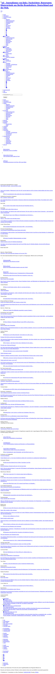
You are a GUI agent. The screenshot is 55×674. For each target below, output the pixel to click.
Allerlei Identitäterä (5, 290)
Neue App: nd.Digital (7, 623)
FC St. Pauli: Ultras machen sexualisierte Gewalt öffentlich (13, 477)
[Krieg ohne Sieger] (18, 574)
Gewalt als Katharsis (5, 455)
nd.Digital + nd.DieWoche (11, 64)
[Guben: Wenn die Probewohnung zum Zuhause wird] (18, 366)
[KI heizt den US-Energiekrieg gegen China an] (18, 585)
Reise (7, 45)
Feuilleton (8, 23)
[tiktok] (6, 86)
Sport (7, 24)
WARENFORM (27, 672)
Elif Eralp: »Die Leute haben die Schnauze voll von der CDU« (14, 253)
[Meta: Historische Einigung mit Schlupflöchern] (19, 483)
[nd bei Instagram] (6, 31)
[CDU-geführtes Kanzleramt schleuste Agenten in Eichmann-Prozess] (19, 389)
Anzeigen (5, 635)
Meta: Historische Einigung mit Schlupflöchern (10, 487)
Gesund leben (9, 53)
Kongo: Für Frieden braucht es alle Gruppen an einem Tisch (13, 302)
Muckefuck (8, 51)
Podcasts (8, 26)
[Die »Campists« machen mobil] (17, 194)
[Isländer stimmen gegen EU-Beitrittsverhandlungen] (14, 238)
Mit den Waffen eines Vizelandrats (8, 325)
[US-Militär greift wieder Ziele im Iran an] (18, 205)
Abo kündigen (6, 621)
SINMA (36, 672)
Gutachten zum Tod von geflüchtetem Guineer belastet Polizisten (14, 416)
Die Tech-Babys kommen (6, 313)
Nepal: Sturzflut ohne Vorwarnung (8, 498)
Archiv (4, 645)
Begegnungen (9, 41)
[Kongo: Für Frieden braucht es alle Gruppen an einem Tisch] (18, 298)
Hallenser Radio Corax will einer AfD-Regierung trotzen (13, 404)
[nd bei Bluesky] (6, 30)
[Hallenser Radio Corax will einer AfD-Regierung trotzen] (18, 400)
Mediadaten (5, 636)
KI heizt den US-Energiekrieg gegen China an (10, 589)
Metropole (8, 42)
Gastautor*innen (6, 629)
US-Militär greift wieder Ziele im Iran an (9, 209)
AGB (4, 642)
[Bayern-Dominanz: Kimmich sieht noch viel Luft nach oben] (16, 462)
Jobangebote (6, 634)
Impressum (5, 639)
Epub (7, 622)
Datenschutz (5, 640)
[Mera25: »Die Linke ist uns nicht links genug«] (18, 215)
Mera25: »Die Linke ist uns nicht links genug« (10, 218)
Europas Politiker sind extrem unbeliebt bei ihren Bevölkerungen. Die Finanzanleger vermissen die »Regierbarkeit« (25, 569)
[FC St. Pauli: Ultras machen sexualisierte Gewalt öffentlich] (18, 474)
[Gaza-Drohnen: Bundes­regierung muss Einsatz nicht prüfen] (18, 226)
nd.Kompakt (8, 48)
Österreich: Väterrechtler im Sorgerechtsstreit (10, 381)
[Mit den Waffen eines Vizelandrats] (18, 321)
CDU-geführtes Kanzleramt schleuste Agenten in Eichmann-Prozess (15, 392)
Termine (5, 58)
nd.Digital (8, 63)
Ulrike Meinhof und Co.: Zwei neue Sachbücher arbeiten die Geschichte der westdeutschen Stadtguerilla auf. (24, 457)
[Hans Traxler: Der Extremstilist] (18, 275)
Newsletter (8, 28)
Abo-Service (8, 67)
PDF (4, 622)
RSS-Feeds (5, 652)
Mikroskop (8, 40)
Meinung (8, 19)
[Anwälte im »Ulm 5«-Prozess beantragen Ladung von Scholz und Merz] (18, 540)
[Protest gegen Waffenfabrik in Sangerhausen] (17, 552)
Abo (1, 11)
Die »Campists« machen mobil (7, 197)
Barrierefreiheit (6, 641)
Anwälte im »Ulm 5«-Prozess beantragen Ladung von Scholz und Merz (16, 543)
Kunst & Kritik (9, 39)
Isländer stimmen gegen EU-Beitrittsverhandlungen (11, 241)
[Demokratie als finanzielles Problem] (18, 563)
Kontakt (5, 633)
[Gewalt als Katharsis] (18, 452)
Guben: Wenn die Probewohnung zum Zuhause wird (12, 369)
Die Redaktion (6, 628)
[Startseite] (27, 5)
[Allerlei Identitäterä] (17, 287)
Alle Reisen (8, 60)
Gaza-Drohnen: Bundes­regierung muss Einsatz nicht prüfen (13, 230)
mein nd (5, 92)
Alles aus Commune (10, 57)
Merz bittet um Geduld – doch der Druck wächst (11, 185)
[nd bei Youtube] (6, 35)
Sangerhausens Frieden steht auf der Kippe (10, 428)
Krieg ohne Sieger (4, 577)
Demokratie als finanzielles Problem (8, 567)
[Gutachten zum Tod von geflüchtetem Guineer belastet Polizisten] (19, 412)
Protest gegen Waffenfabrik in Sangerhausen (10, 555)
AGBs (7, 68)
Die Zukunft (5, 651)
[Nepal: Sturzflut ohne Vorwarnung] (18, 495)
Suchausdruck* (6, 94)
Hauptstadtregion (9, 22)
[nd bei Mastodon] (6, 29)
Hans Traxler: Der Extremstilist (7, 278)
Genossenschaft (6, 90)
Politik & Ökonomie (10, 20)
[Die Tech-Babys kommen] (18, 310)
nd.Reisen (5, 648)
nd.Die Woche (9, 49)
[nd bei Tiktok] (6, 34)
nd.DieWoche (9, 65)
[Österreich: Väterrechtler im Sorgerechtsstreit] (18, 377)
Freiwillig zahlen (6, 626)
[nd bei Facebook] (6, 32)
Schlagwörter (6, 646)
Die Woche (8, 25)
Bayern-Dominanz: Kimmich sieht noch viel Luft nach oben (13, 466)
